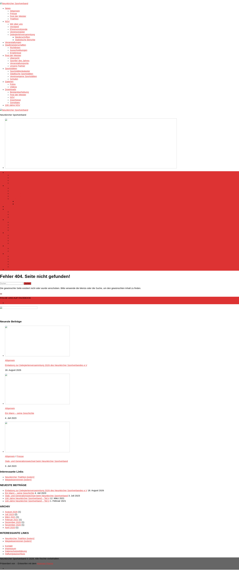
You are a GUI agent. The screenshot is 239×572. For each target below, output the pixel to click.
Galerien (9, 81)
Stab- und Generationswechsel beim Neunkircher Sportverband (36, 461)
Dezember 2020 (13, 522)
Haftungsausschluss (15, 554)
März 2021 (10, 517)
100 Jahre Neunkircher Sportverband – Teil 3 (27, 501)
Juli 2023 (9, 514)
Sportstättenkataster (20, 71)
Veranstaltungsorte (19, 63)
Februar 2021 (11, 519)
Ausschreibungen (18, 50)
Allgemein (15, 11)
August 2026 (11, 512)
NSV (7, 21)
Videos (13, 87)
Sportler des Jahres (19, 60)
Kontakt (9, 546)
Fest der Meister (18, 16)
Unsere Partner (17, 66)
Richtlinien (15, 47)
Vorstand (14, 26)
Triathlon (14, 19)
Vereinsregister (17, 32)
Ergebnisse (15, 53)
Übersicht (14, 58)
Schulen (14, 79)
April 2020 (10, 527)
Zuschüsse (15, 100)
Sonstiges (15, 102)
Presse (13, 13)
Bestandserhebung (19, 92)
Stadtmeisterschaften (15, 45)
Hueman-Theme (45, 563)
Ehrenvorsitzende (18, 29)
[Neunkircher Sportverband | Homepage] (14, 3)
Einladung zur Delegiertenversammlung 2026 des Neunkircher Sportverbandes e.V (46, 365)
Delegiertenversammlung (22, 34)
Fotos (13, 84)
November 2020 (13, 525)
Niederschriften (22, 37)
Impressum (10, 548)
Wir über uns (16, 24)
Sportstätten (11, 68)
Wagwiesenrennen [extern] (18, 479)
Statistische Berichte (25, 40)
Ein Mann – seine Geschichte (19, 413)
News (8, 8)
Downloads (10, 89)
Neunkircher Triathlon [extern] (19, 477)
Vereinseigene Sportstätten (23, 76)
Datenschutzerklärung (16, 551)
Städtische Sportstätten (21, 74)
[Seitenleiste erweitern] (1, 293)
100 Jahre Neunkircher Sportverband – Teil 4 (27, 498)
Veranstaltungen (13, 42)
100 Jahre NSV (12, 105)
